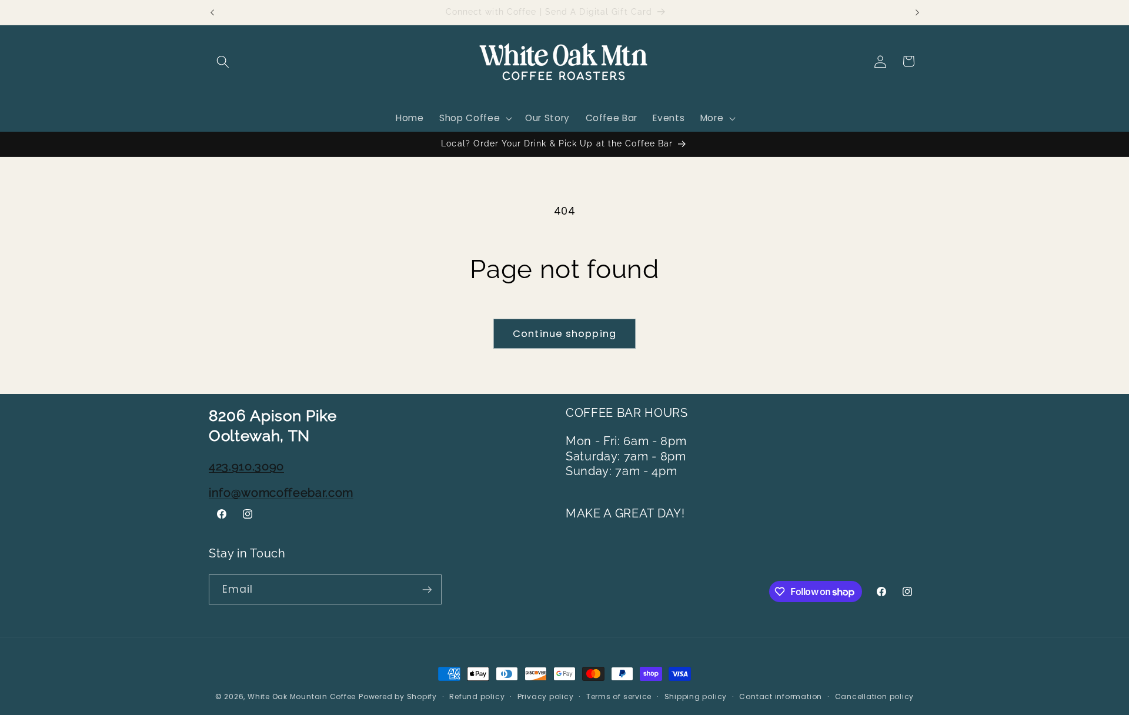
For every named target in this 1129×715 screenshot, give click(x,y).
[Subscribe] (427, 589)
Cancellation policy (874, 696)
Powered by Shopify (398, 696)
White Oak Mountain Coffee (302, 696)
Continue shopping (564, 333)
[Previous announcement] (212, 12)
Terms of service (619, 696)
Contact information (780, 696)
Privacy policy (545, 696)
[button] (223, 61)
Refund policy (477, 696)
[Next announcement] (917, 12)
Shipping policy (695, 696)
